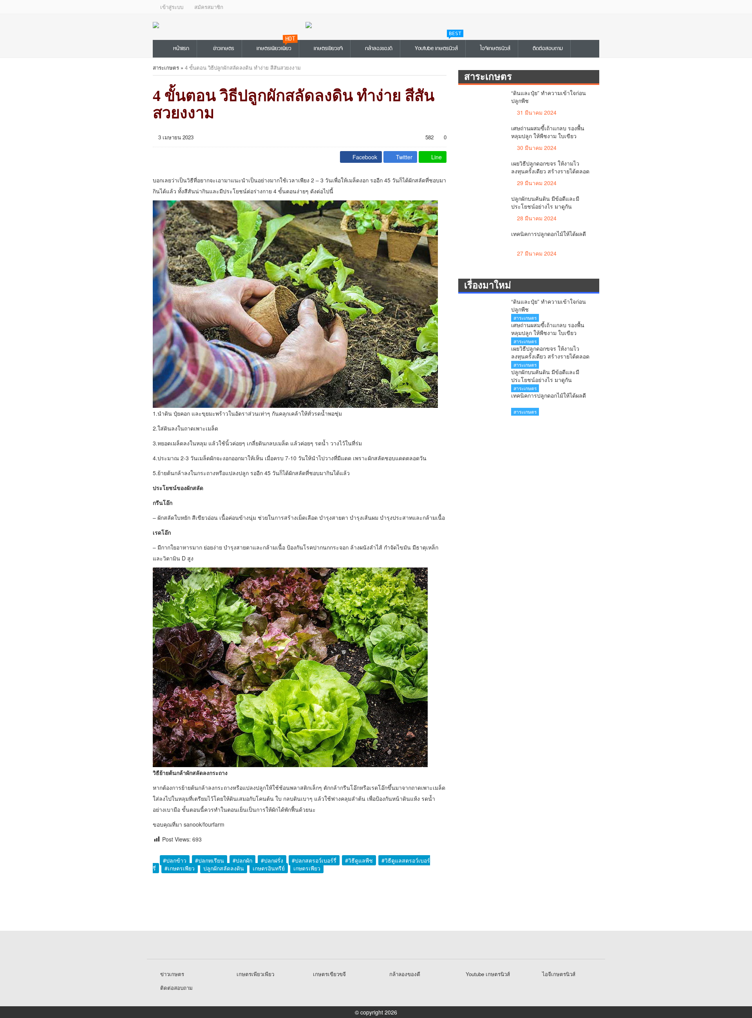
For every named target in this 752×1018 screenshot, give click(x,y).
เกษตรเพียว (306, 868)
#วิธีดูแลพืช (359, 860)
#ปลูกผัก (242, 860)
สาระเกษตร (166, 67)
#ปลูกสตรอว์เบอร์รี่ (314, 860)
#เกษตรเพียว (179, 868)
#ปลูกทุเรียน (209, 860)
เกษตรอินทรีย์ (269, 868)
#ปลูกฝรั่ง (272, 860)
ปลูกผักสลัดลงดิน (223, 868)
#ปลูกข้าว (174, 860)
